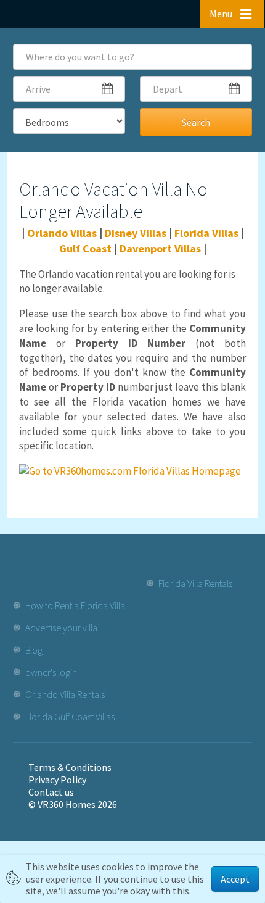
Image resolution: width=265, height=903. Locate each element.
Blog (34, 650)
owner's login (51, 672)
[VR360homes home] (51, 13)
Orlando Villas (62, 233)
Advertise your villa (61, 628)
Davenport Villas (160, 248)
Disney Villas (135, 233)
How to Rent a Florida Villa (75, 605)
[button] (232, 14)
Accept (235, 879)
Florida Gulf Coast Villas (70, 716)
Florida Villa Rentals (195, 583)
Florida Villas (206, 233)
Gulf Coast (85, 248)
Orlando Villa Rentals (65, 694)
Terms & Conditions (70, 767)
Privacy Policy (57, 779)
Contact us (51, 792)
